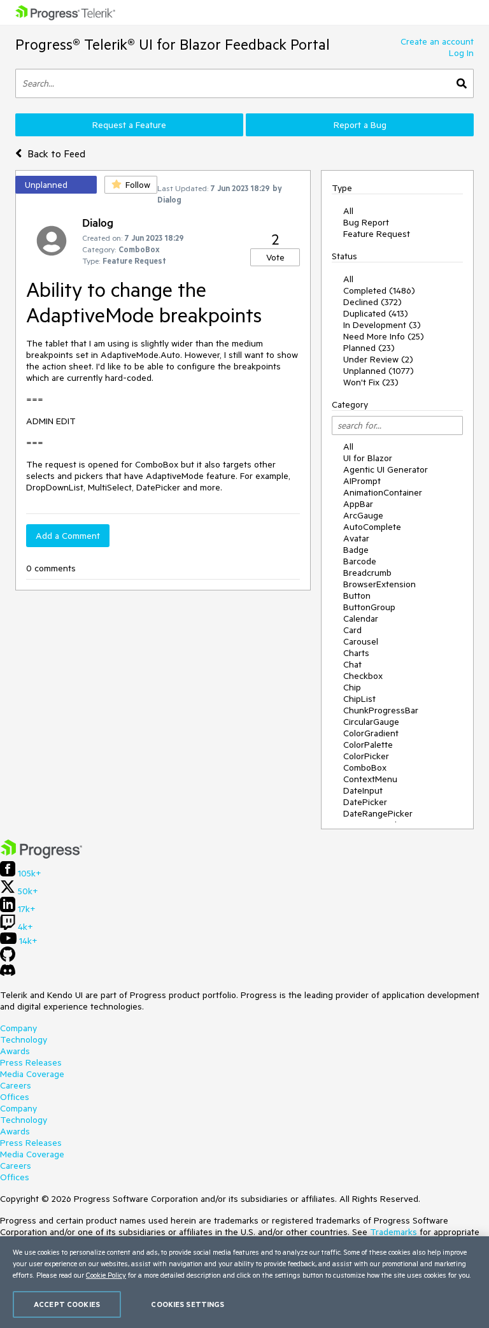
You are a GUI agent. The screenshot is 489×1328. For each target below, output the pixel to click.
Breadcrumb (367, 572)
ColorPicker (366, 756)
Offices (14, 1097)
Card (352, 630)
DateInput (363, 790)
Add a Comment (68, 535)
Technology (23, 1039)
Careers (15, 1085)
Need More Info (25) (383, 336)
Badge (356, 549)
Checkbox (363, 676)
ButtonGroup (369, 607)
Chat (352, 664)
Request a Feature (129, 125)
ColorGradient (371, 733)
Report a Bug (360, 125)
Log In (461, 53)
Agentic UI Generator (385, 469)
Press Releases (31, 1062)
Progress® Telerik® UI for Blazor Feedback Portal (172, 44)
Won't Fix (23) (371, 382)
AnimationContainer (382, 492)
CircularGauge (371, 721)
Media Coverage (32, 1074)
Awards (15, 1051)
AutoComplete (372, 526)
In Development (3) (382, 325)
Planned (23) (369, 347)
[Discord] (7, 973)
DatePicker (365, 802)
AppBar (358, 504)
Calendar (360, 618)
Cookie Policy (106, 1275)
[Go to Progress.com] (41, 855)
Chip (352, 687)
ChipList (359, 698)
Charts (356, 653)
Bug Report (366, 222)
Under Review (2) (378, 359)
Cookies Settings (187, 1304)
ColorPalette (368, 744)
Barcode (359, 561)
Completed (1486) (379, 290)
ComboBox (364, 767)
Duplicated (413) (375, 313)
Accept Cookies (67, 1304)
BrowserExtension (379, 584)
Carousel (360, 641)
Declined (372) (372, 302)
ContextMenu (370, 779)
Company (18, 1028)
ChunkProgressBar (380, 710)
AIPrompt (362, 481)
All (348, 211)
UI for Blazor (367, 458)
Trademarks (393, 1232)
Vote (275, 257)
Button (357, 595)
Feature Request (376, 233)
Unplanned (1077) (378, 370)
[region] (244, 1282)
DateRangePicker (378, 813)
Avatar (356, 538)
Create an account (437, 41)
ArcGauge (363, 515)
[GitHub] (7, 958)
